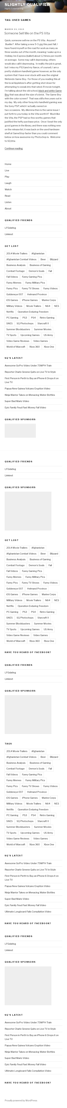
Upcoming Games (30, 335)
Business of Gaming (40, 265)
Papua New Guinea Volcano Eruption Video (27, 388)
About (8, 208)
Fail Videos (12, 276)
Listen (8, 202)
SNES (9, 323)
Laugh (8, 183)
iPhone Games (30, 300)
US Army (48, 335)
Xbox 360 (34, 346)
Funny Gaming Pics (32, 276)
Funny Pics (12, 288)
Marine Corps (49, 300)
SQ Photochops (25, 323)
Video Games (40, 341)
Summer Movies (42, 329)
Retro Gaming (47, 317)
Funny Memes (13, 282)
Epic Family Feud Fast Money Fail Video (25, 407)
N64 (47, 306)
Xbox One (49, 346)
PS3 (24, 317)
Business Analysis (16, 265)
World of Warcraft (15, 346)
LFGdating (10, 227)
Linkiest (9, 234)
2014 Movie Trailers (16, 253)
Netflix (10, 311)
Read (7, 195)
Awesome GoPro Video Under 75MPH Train (28, 365)
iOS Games (12, 300)
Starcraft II (43, 323)
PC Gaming (12, 317)
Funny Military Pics (35, 282)
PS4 (33, 317)
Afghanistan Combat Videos (21, 259)
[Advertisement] (20, 431)
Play (7, 176)
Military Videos (14, 306)
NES (56, 306)
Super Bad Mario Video (17, 401)
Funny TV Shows (30, 288)
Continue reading (14, 148)
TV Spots (11, 335)
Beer (43, 259)
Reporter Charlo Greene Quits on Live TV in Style (30, 372)
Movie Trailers (33, 306)
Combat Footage (15, 271)
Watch (8, 189)
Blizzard (54, 259)
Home (8, 164)
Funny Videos (50, 288)
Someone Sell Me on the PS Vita (27, 33)
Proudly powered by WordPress (21, 1100)
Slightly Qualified (27, 4)
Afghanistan (37, 253)
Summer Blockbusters (18, 329)
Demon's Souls (36, 271)
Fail (50, 271)
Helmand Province (37, 294)
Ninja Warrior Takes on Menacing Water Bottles (30, 395)
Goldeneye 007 (14, 294)
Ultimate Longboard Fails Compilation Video (28, 911)
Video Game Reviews (17, 341)
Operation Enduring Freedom (33, 311)
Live (7, 170)
